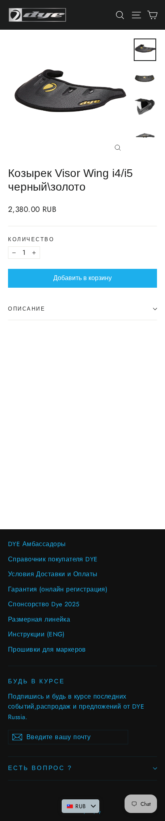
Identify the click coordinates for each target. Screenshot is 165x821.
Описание (26, 309)
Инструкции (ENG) (36, 634)
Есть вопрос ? (40, 768)
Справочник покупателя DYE (53, 559)
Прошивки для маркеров (47, 649)
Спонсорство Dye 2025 (44, 604)
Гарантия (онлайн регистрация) (57, 589)
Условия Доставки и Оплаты (53, 574)
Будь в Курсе (36, 681)
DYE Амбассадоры (37, 544)
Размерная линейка (39, 619)
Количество (31, 239)
